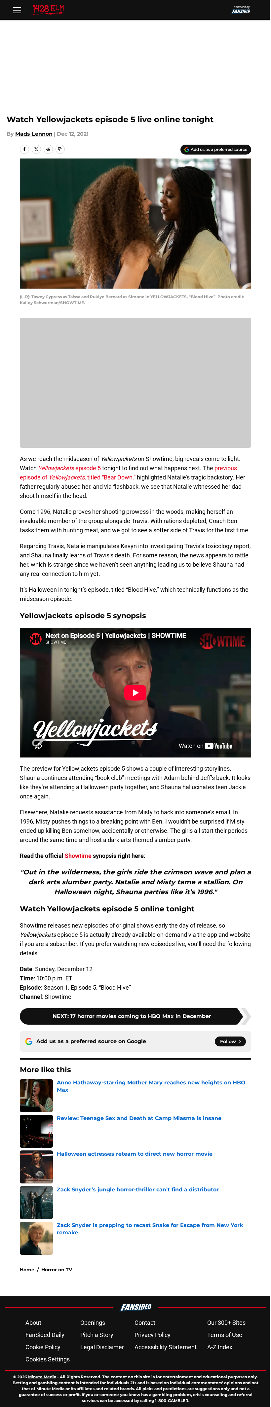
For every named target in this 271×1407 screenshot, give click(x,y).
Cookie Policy (42, 1347)
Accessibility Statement (166, 1347)
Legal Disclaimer (102, 1347)
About (33, 1322)
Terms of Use (224, 1334)
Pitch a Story (96, 1334)
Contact (145, 1322)
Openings (92, 1322)
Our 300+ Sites (226, 1322)
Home (27, 1270)
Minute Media (42, 1376)
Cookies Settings (47, 1359)
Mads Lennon (34, 134)
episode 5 (69, 468)
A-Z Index (219, 1347)
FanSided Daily (44, 1334)
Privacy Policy (153, 1334)
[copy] (60, 149)
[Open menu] (17, 10)
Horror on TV (56, 1270)
